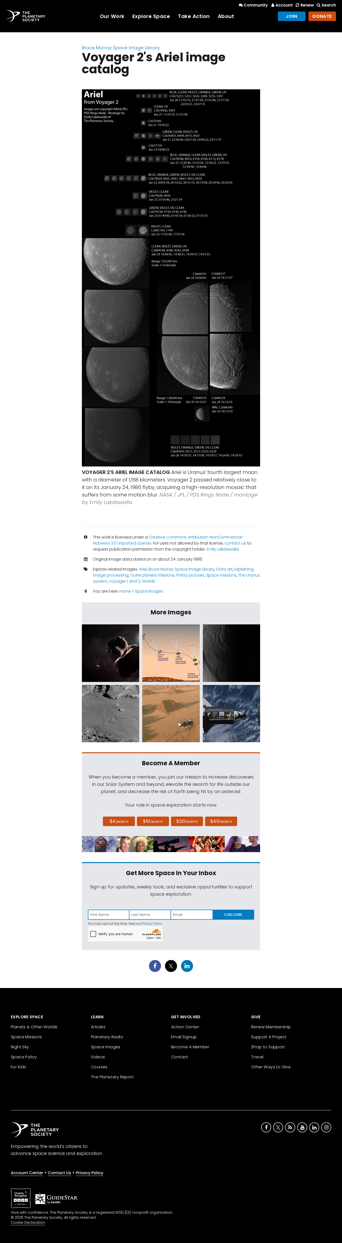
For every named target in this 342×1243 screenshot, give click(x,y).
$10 (153, 821)
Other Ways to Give (271, 1067)
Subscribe (233, 914)
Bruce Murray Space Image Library (121, 48)
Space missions (221, 575)
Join (291, 16)
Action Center (185, 1027)
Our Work (112, 16)
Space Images (149, 591)
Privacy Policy (152, 923)
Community (256, 5)
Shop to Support (268, 1047)
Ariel (143, 569)
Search (328, 5)
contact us (235, 543)
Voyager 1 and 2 (124, 581)
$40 (221, 821)
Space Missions (26, 1037)
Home (125, 591)
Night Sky (20, 1047)
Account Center (27, 1173)
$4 (119, 821)
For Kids (18, 1067)
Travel (257, 1057)
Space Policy (24, 1057)
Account (284, 5)
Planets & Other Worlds (34, 1027)
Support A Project (269, 1037)
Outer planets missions (152, 575)
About (226, 16)
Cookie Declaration (28, 1222)
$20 (187, 821)
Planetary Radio (107, 1037)
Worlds (148, 581)
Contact (179, 1057)
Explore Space (151, 16)
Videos (98, 1057)
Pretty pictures (190, 575)
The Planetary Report (112, 1077)
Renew (307, 5)
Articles (98, 1027)
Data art (224, 569)
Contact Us (59, 1173)
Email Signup (184, 1037)
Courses (99, 1067)
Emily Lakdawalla (223, 549)
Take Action (194, 16)
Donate (322, 16)
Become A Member (190, 1047)
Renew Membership (271, 1027)
